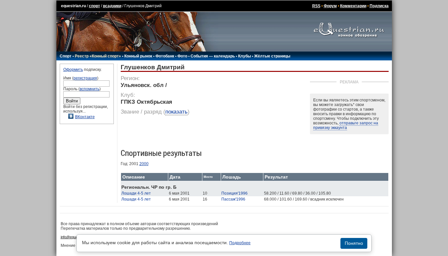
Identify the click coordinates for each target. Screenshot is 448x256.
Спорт (65, 56)
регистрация (85, 78)
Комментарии (353, 6)
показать (176, 112)
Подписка (379, 6)
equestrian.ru (73, 6)
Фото (182, 56)
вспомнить (89, 89)
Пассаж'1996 (233, 199)
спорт (94, 6)
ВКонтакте (85, 117)
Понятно (354, 243)
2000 (144, 163)
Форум (330, 6)
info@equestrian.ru (76, 237)
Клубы (244, 56)
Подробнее (240, 243)
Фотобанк (164, 56)
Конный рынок (138, 56)
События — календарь (213, 56)
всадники (112, 6)
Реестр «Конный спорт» (98, 56)
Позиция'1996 (234, 193)
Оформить (73, 69)
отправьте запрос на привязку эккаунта (345, 125)
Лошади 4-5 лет (136, 193)
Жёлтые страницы (272, 56)
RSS (316, 6)
